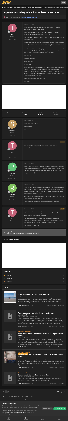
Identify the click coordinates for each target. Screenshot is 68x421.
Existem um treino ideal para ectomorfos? (33, 375)
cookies (10, 410)
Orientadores (9, 278)
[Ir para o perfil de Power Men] (12, 167)
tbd (7, 17)
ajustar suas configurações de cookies (16, 412)
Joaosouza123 (21, 358)
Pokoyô (20, 296)
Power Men (12, 173)
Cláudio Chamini (22, 305)
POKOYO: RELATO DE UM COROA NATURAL (34, 294)
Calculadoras (9, 281)
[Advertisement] (34, 97)
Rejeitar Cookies (47, 408)
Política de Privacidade (14, 396)
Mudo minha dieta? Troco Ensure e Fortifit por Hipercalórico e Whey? (40, 335)
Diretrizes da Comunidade (30, 409)
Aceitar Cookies (61, 408)
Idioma (5, 396)
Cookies (31, 396)
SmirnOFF (12, 131)
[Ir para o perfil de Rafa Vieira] (12, 188)
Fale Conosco (25, 396)
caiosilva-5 (20, 376)
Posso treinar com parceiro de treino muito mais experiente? (36, 314)
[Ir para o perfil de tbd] (4, 17)
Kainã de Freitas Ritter (23, 316)
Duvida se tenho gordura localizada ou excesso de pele (41, 355)
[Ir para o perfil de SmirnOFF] (12, 124)
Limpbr (19, 337)
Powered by (27, 399)
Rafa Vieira (12, 195)
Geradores (8, 275)
